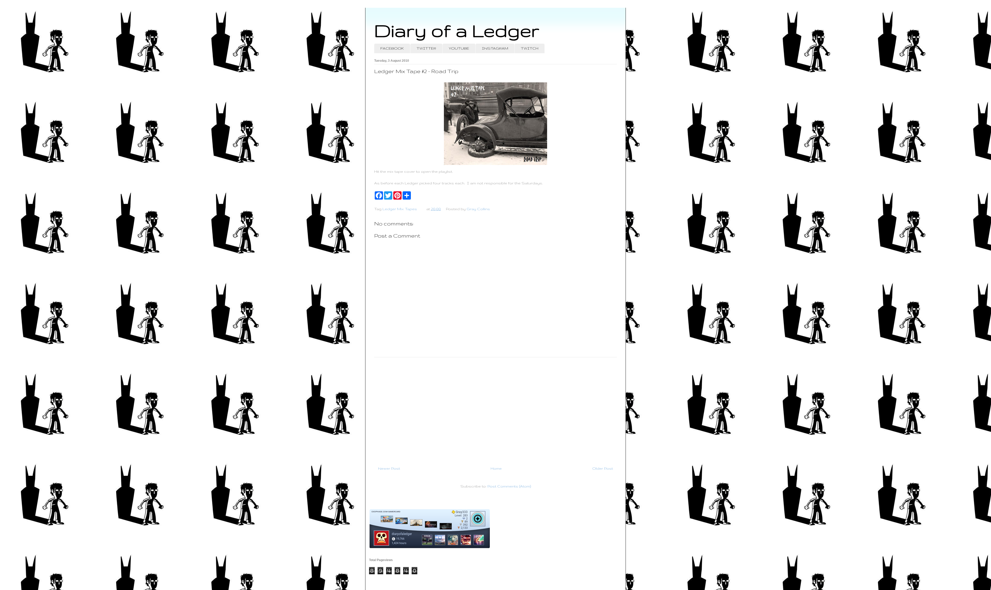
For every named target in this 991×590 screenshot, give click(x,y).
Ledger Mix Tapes (399, 209)
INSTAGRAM (495, 48)
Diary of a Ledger (456, 30)
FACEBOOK (392, 48)
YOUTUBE (459, 48)
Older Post (602, 468)
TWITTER (426, 48)
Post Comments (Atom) (509, 486)
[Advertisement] (495, 409)
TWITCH (529, 48)
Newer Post (389, 468)
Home (496, 468)
